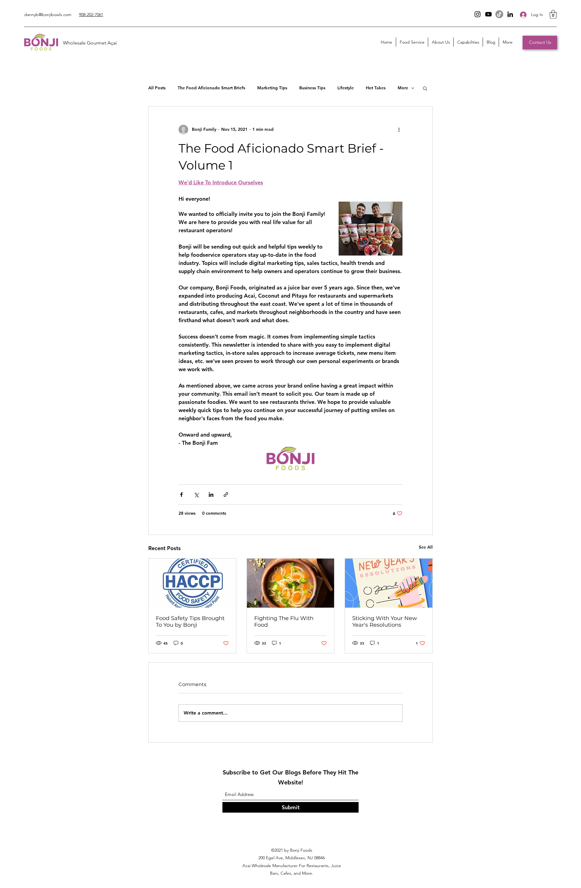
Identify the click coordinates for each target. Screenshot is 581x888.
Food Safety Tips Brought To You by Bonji (190, 621)
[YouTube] (488, 14)
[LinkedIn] (510, 14)
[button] (553, 14)
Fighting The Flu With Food (283, 621)
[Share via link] (226, 494)
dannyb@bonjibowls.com (47, 14)
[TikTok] (499, 14)
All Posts (157, 88)
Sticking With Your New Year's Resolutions (384, 621)
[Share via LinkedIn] (211, 494)
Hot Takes (376, 88)
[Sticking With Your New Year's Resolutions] (388, 583)
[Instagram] (477, 14)
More (403, 88)
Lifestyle (345, 88)
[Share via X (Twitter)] (196, 494)
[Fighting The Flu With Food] (290, 583)
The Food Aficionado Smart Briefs (211, 88)
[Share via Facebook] (181, 494)
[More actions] (398, 129)
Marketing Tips (272, 88)
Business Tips (312, 88)
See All (426, 547)
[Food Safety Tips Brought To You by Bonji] (192, 583)
